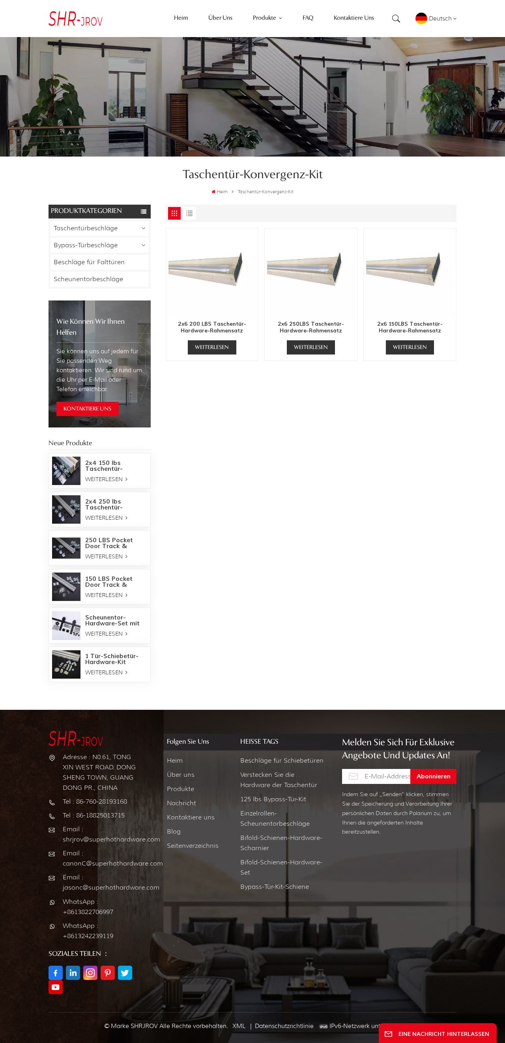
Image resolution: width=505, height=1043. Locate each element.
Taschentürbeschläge (86, 228)
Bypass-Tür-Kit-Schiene (274, 886)
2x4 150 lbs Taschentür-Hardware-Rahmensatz (104, 466)
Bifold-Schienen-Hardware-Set (281, 867)
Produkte (180, 789)
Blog (174, 831)
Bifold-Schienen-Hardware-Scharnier (281, 843)
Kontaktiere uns (191, 817)
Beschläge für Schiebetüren (282, 760)
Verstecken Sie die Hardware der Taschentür (278, 780)
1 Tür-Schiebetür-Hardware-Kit (111, 659)
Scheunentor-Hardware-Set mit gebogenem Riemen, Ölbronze (115, 620)
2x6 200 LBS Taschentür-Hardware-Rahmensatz (212, 327)
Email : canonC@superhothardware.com (100, 858)
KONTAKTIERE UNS (87, 409)
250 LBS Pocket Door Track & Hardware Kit (109, 543)
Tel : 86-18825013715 (94, 815)
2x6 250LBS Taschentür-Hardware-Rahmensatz (311, 327)
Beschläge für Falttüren (89, 262)
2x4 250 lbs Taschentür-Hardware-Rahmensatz (104, 504)
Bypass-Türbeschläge (86, 245)
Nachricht (181, 803)
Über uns (181, 774)
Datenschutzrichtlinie (284, 1026)
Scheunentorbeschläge (88, 279)
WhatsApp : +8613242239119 (88, 931)
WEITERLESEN (104, 479)
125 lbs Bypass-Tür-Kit (273, 799)
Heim (222, 191)
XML (238, 1026)
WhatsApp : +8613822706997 (88, 907)
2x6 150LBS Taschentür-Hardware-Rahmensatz (410, 327)
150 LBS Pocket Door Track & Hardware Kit (109, 582)
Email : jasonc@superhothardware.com (100, 882)
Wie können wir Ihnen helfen (90, 327)
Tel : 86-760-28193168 (95, 801)
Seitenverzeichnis (193, 845)
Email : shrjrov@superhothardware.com (100, 834)
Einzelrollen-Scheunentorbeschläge (275, 818)
